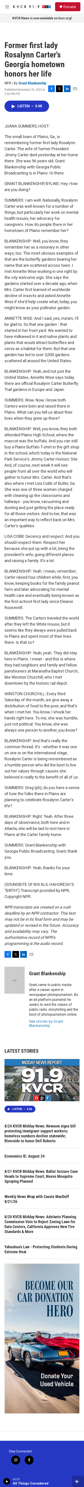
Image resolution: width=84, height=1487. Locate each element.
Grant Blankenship (32, 83)
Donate (69, 7)
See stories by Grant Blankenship (46, 1023)
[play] (7, 1481)
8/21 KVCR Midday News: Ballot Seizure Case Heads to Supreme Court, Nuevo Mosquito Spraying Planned (41, 1176)
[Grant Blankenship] (14, 980)
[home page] (32, 6)
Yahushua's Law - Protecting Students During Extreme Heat (40, 1249)
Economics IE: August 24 (24, 1156)
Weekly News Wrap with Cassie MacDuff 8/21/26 (36, 1199)
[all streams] (78, 1481)
